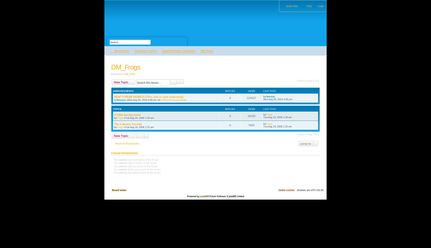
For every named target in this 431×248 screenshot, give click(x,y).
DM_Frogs (125, 67)
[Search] (159, 41)
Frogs (120, 118)
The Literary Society (128, 124)
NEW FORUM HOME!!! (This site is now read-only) (148, 97)
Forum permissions (124, 153)
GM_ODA (129, 74)
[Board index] (107, 1)
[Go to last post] (277, 96)
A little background (127, 115)
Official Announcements (174, 100)
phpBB (203, 196)
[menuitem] (319, 6)
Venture (121, 100)
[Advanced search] (140, 38)
